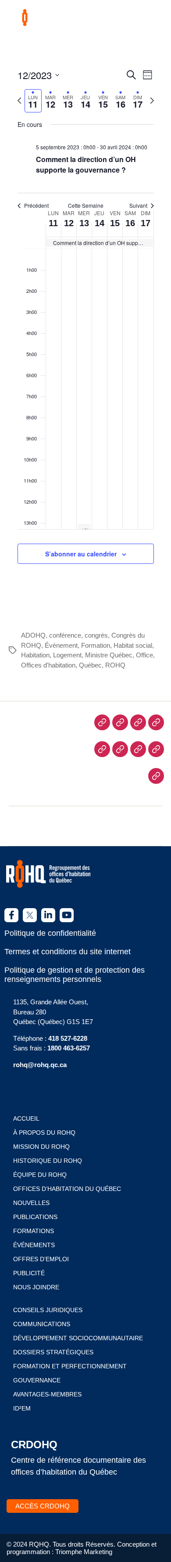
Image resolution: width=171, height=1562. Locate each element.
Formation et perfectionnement (70, 1366)
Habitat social (133, 645)
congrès (96, 635)
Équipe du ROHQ (40, 1174)
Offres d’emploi (41, 1259)
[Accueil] (102, 722)
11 (53, 223)
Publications (35, 1216)
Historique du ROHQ (47, 1160)
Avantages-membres (47, 1394)
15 (115, 223)
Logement (67, 655)
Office (144, 655)
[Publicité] (120, 749)
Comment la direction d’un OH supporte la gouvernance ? (86, 164)
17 (145, 223)
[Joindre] (138, 749)
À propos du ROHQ (44, 1132)
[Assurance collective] (156, 749)
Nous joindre (36, 1287)
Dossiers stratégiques (53, 1352)
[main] (85, 326)
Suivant (138, 205)
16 (130, 223)
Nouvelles (31, 1202)
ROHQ (115, 665)
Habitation (35, 655)
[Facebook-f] (11, 915)
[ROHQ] (120, 722)
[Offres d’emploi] (156, 722)
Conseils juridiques (47, 1309)
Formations (33, 1230)
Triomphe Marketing (83, 1551)
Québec (90, 665)
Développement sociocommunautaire (78, 1338)
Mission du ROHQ (41, 1146)
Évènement (61, 645)
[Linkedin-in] (48, 915)
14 (99, 223)
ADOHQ (33, 635)
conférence (65, 635)
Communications (41, 1324)
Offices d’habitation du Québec (67, 1188)
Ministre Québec (108, 655)
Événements (34, 1244)
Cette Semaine (85, 205)
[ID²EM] (156, 776)
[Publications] (102, 749)
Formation (95, 645)
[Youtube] (67, 915)
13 (84, 223)
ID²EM (22, 1408)
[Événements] (138, 722)
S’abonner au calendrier (81, 553)
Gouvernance (37, 1380)
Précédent (36, 205)
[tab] (33, 100)
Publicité (29, 1273)
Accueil (26, 1118)
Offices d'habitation (48, 665)
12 (69, 223)
